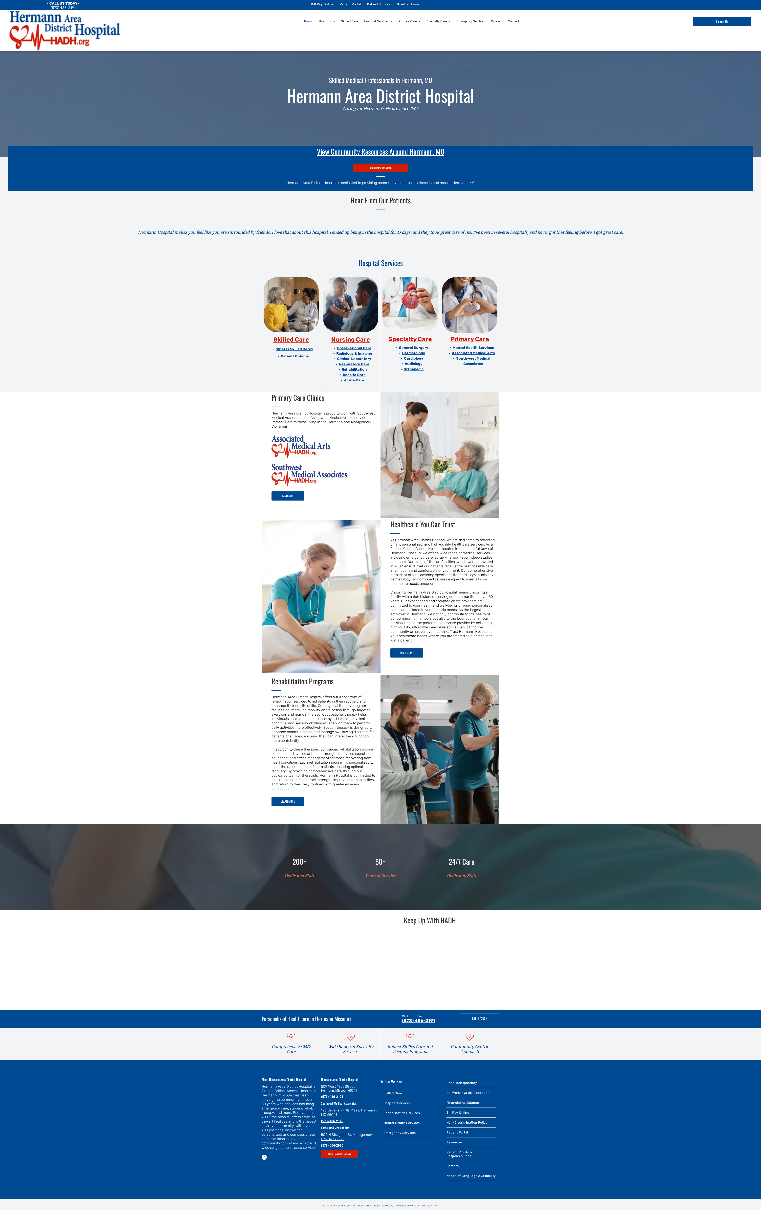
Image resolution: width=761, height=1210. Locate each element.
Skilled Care (291, 339)
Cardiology (413, 358)
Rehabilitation (354, 369)
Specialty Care (410, 339)
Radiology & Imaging (354, 353)
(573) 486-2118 (332, 1121)
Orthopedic (414, 369)
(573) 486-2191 (63, 8)
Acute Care (354, 380)
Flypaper (415, 1205)
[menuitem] (322, 4)
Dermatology (413, 353)
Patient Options (295, 356)
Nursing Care (350, 339)
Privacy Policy (430, 1205)
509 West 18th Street (338, 1086)
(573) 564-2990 (332, 1145)
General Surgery (413, 348)
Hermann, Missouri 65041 (339, 1090)
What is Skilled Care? (294, 349)
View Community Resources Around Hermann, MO (380, 151)
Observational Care (354, 348)
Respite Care (354, 375)
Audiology (414, 364)
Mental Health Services (473, 348)
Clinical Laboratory (354, 359)
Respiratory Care (354, 364)
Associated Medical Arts (473, 353)
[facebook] (264, 1158)
